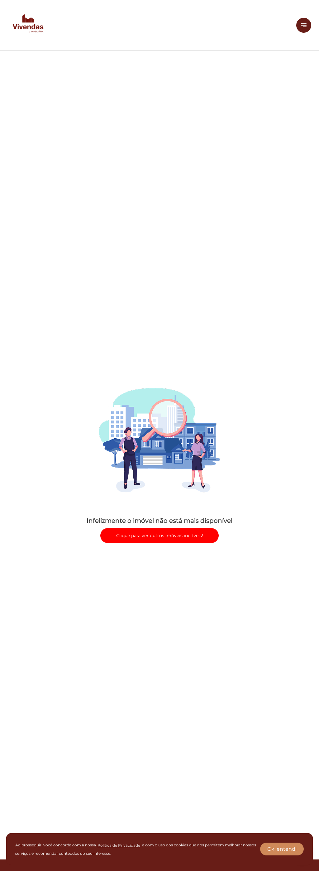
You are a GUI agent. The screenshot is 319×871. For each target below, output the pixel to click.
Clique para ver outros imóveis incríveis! (159, 535)
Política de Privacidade (119, 845)
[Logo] (148, 25)
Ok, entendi (282, 849)
